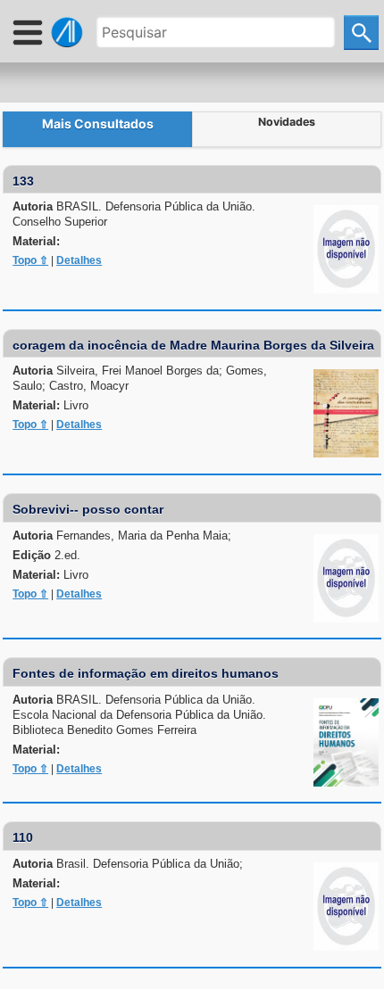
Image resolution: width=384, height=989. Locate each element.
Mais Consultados (98, 123)
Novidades (286, 121)
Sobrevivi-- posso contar (88, 509)
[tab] (97, 129)
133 (23, 181)
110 (23, 837)
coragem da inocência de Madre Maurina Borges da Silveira (193, 345)
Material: (36, 241)
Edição (46, 555)
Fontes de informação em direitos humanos (146, 673)
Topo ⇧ (30, 260)
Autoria (134, 214)
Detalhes (79, 260)
